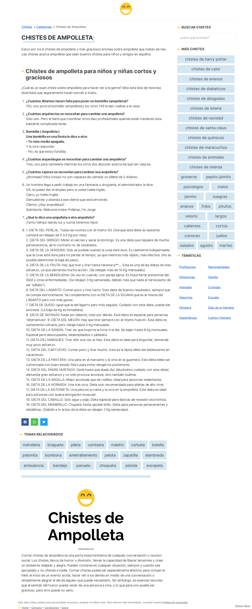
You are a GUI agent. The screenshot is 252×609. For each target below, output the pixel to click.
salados (187, 245)
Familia (213, 277)
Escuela (213, 297)
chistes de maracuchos (206, 147)
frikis (206, 206)
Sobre (65, 607)
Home (25, 607)
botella (158, 444)
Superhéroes (188, 318)
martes (225, 245)
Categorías (44, 27)
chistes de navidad (206, 118)
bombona (53, 455)
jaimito (190, 196)
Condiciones (52, 607)
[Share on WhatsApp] (34, 422)
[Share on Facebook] (25, 422)
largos (221, 216)
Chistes (27, 27)
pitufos (225, 206)
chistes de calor (205, 69)
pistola (131, 465)
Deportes (185, 297)
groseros (189, 176)
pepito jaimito (218, 176)
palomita (30, 455)
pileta (76, 444)
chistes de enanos (205, 79)
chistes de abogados (206, 98)
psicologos (193, 186)
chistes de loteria (206, 108)
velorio (191, 216)
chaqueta (108, 465)
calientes (192, 226)
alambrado (154, 455)
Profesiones (187, 267)
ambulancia (34, 465)
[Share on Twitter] (44, 422)
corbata (138, 444)
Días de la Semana (221, 307)
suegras (220, 196)
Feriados (185, 307)
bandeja (60, 465)
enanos (187, 206)
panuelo (83, 465)
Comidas (214, 287)
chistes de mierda (206, 167)
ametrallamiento (83, 455)
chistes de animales (206, 157)
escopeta (154, 465)
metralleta (31, 444)
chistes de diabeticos (206, 88)
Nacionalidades (218, 267)
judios (221, 235)
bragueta (55, 444)
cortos (222, 226)
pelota (110, 455)
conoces (192, 235)
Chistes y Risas (242, 605)
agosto (206, 245)
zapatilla (130, 455)
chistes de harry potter (206, 59)
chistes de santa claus (206, 128)
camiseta (96, 444)
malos (223, 186)
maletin (117, 444)
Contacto (36, 607)
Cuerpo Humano (219, 318)
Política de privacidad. (175, 602)
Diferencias (187, 277)
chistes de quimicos (206, 137)
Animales (185, 287)
